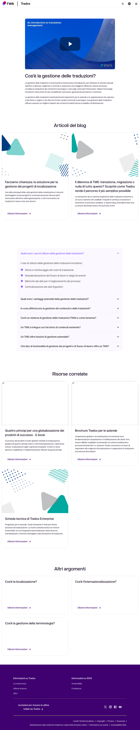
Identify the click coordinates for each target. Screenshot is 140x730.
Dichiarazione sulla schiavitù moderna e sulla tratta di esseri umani (58, 725)
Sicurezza (121, 721)
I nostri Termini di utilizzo (83, 721)
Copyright (101, 721)
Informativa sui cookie (98, 725)
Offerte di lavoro (20, 688)
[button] (8, 3)
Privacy (111, 721)
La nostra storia (19, 683)
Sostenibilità (77, 683)
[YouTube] (120, 707)
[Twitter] (105, 707)
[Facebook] (115, 707)
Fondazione (76, 688)
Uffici (15, 693)
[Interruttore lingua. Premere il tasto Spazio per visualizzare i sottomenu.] (129, 4)
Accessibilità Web (118, 725)
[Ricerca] (122, 4)
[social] (125, 707)
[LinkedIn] (110, 707)
